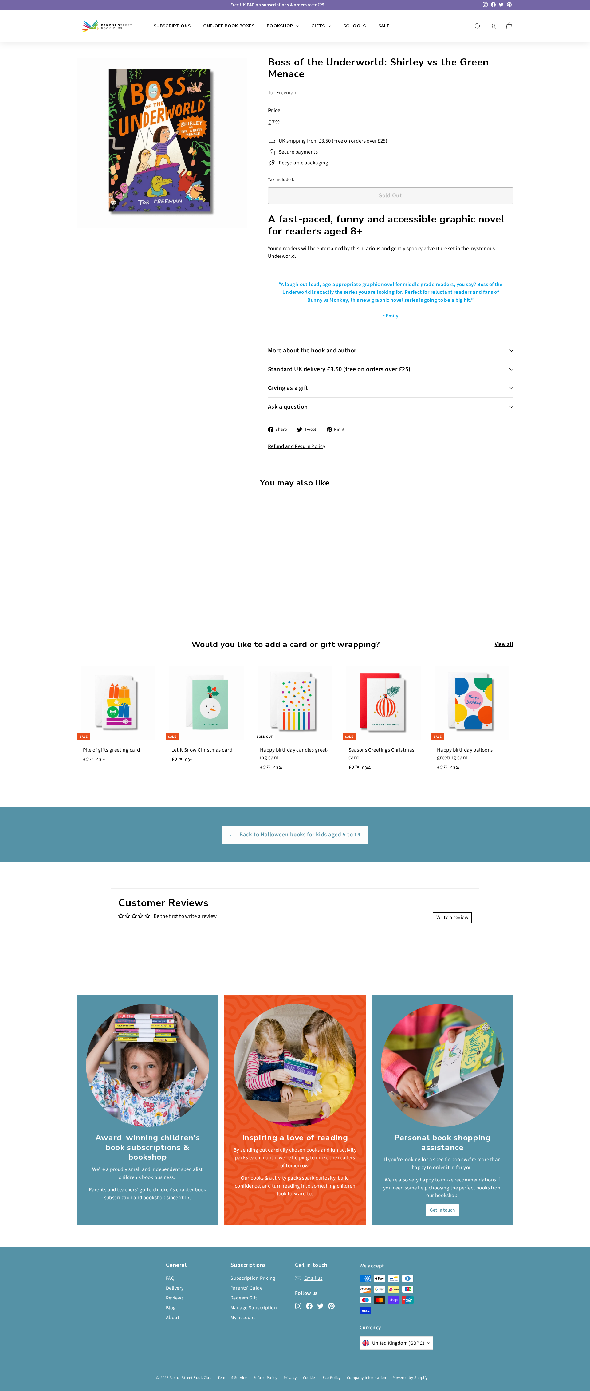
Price (274, 110)
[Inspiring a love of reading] (295, 1065)
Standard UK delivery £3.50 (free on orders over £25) (339, 369)
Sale (383, 26)
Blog (171, 1307)
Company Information (366, 1378)
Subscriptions (172, 26)
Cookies (310, 1378)
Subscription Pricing (252, 1278)
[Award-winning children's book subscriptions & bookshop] (147, 1065)
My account (242, 1317)
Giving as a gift (288, 388)
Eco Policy (332, 1378)
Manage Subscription (253, 1307)
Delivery (174, 1288)
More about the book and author (312, 350)
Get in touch (442, 1210)
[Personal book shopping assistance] (442, 1065)
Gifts (318, 26)
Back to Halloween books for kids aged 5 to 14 (299, 835)
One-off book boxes (228, 26)
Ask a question (288, 407)
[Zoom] (162, 143)
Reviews (175, 1298)
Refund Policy (265, 1378)
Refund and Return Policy (296, 446)
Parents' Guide (246, 1288)
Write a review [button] (452, 917)
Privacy (290, 1378)
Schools (354, 26)
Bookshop (280, 26)
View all (504, 644)
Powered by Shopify (410, 1378)
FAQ (170, 1278)
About (172, 1317)
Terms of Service (232, 1378)
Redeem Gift (243, 1298)
